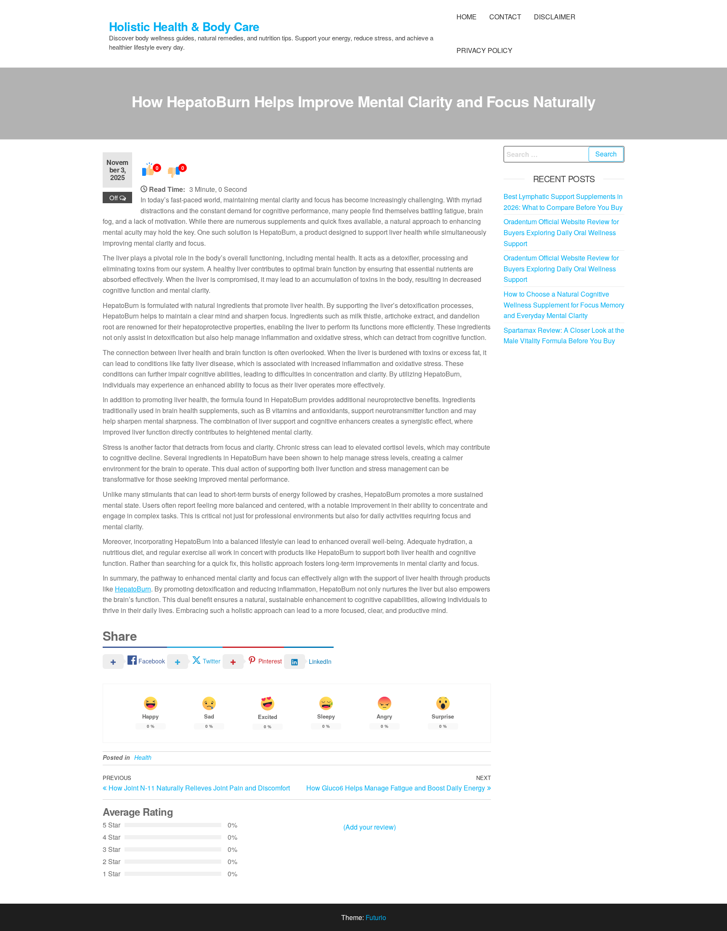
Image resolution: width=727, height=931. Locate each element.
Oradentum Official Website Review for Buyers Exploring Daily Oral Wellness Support (561, 232)
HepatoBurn (133, 589)
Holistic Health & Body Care (184, 26)
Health (142, 757)
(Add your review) (369, 827)
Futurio (376, 917)
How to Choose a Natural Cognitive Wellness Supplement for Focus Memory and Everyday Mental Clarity (564, 304)
